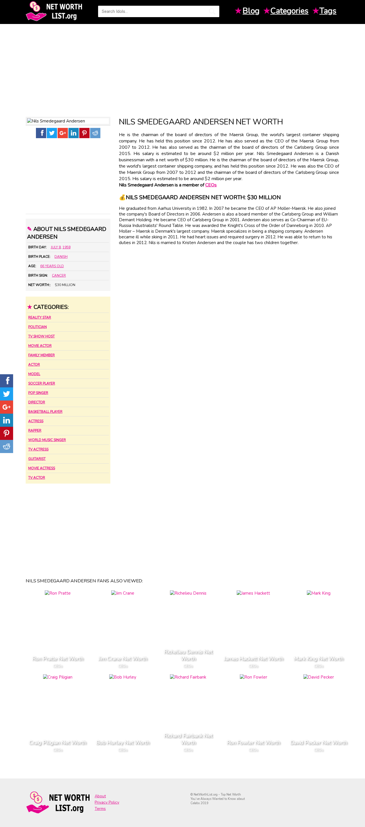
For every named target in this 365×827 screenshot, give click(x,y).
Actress (35, 421)
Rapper (34, 430)
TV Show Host (41, 336)
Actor (34, 364)
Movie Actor (40, 345)
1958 (66, 247)
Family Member (41, 355)
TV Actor (36, 477)
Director (36, 402)
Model (34, 374)
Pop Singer (38, 393)
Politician (37, 327)
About (100, 796)
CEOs (211, 185)
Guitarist (37, 458)
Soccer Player (41, 383)
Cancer (59, 275)
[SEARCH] (212, 11)
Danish (61, 256)
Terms (100, 808)
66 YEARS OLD (52, 266)
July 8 (56, 247)
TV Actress (38, 449)
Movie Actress (41, 468)
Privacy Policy (107, 802)
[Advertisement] (182, 68)
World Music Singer (47, 440)
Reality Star (39, 317)
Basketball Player (45, 411)
